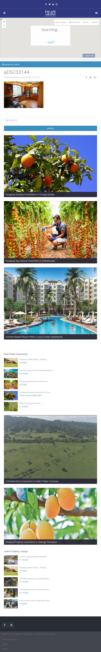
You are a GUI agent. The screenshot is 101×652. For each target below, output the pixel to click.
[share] (86, 77)
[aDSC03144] (23, 94)
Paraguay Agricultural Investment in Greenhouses (30, 260)
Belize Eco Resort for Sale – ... (31, 403)
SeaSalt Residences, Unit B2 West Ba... (34, 578)
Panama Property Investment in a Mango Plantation (31, 542)
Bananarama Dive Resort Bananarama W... (36, 370)
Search (50, 128)
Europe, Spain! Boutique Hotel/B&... (33, 556)
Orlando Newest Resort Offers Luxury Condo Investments (34, 336)
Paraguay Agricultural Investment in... (34, 381)
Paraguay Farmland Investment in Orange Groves (30, 194)
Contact (5, 644)
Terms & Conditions (9, 639)
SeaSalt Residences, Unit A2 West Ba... (34, 589)
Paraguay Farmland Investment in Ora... (35, 392)
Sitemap (5, 649)
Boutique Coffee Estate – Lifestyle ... (33, 359)
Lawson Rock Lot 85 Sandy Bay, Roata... (34, 600)
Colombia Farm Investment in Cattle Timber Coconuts (32, 481)
